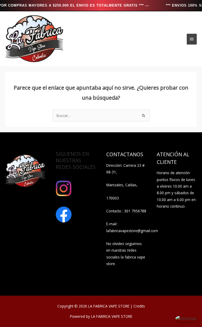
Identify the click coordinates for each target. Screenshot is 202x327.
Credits (139, 306)
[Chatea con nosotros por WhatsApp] (186, 317)
